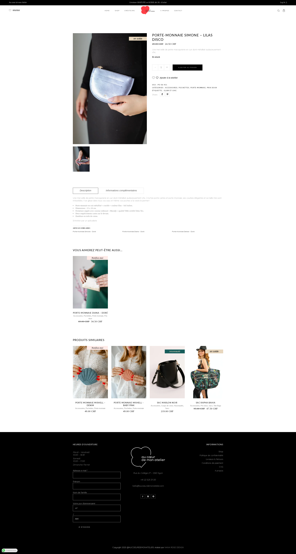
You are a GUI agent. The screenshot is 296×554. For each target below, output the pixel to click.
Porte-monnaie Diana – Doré (133, 231)
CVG (221, 467)
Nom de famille (80, 492)
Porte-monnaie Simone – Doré (84, 231)
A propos (219, 470)
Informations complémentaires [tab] (121, 190)
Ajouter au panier (187, 67)
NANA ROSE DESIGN (174, 547)
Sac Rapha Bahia (205, 403)
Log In (282, 2)
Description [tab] (85, 190)
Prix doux (212, 87)
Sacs (167, 408)
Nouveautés (178, 406)
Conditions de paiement (212, 463)
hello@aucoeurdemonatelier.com (148, 486)
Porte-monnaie (198, 87)
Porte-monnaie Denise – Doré (183, 231)
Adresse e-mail (80, 470)
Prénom (76, 481)
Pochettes (184, 87)
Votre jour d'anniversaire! (84, 503)
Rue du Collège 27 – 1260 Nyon (148, 473)
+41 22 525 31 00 (148, 479)
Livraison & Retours (214, 459)
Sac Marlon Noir (167, 403)
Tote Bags (217, 406)
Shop (221, 451)
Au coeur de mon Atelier (18, 2)
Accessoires (171, 87)
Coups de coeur (167, 406)
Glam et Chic (170, 90)
